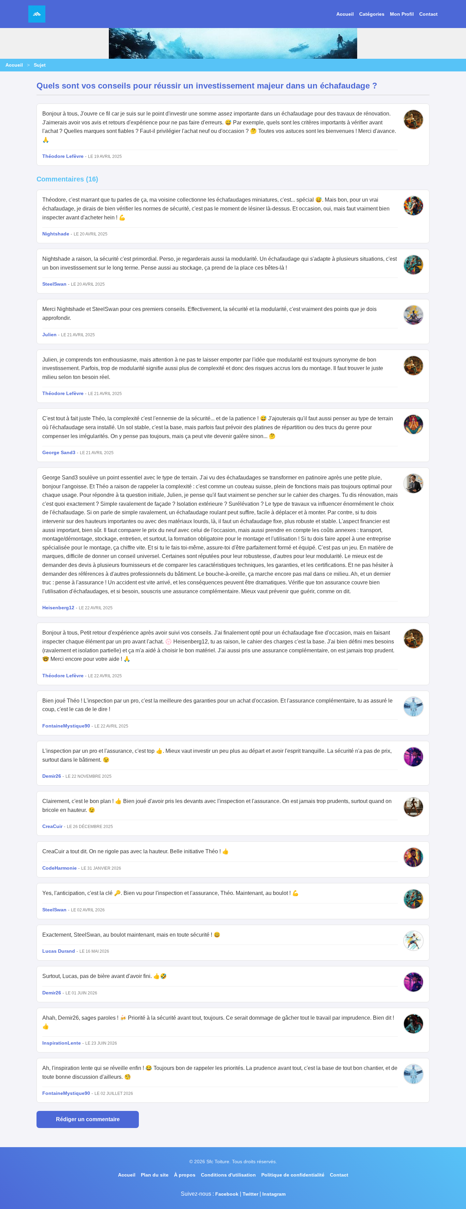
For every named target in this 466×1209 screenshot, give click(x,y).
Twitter (250, 1194)
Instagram (274, 1194)
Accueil (345, 14)
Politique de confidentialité (292, 1175)
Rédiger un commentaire (88, 1119)
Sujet (40, 65)
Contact (428, 14)
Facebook (226, 1194)
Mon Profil (402, 14)
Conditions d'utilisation (228, 1175)
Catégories (371, 14)
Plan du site (155, 1175)
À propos (184, 1175)
